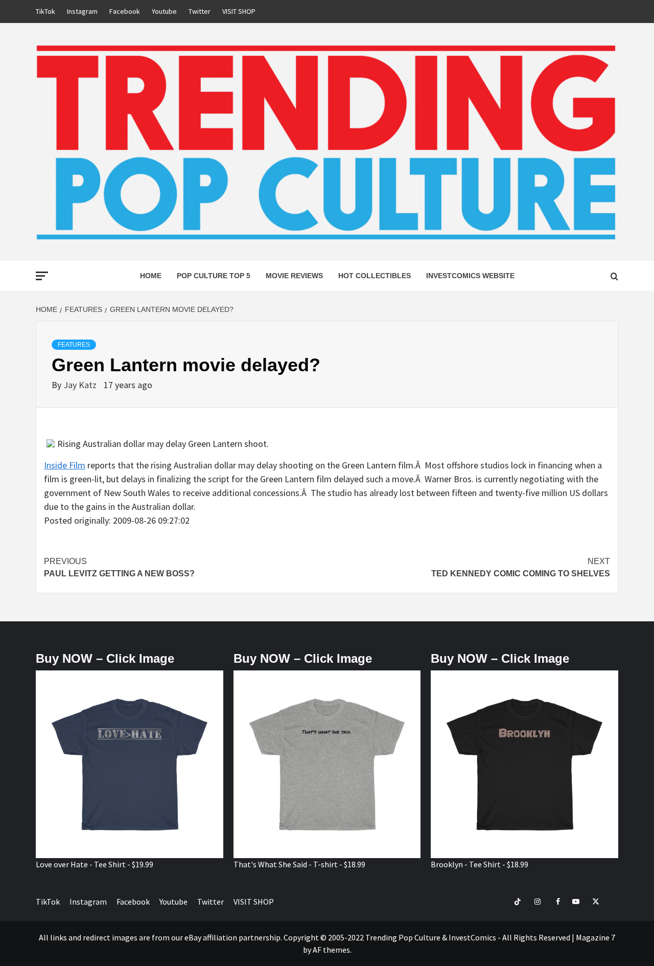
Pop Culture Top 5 (213, 276)
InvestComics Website (470, 276)
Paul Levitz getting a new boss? (119, 567)
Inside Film (64, 465)
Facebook (124, 11)
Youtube (164, 11)
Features (74, 344)
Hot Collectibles (374, 276)
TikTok (45, 11)
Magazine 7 (595, 937)
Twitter (200, 11)
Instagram (82, 11)
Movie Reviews (294, 276)
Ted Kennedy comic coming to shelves (520, 567)
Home (150, 276)
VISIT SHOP (238, 11)
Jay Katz (81, 385)
